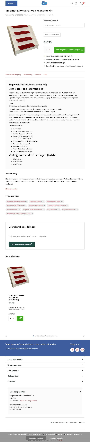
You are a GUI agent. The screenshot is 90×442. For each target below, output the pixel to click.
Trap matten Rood (55, 202)
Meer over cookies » (56, 438)
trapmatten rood (70, 210)
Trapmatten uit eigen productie (46, 336)
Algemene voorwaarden (59, 422)
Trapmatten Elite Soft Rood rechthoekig (16, 297)
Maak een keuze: (51, 21)
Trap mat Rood (37, 202)
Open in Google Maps (28, 401)
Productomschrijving (13, 75)
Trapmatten (53, 210)
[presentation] (7, 336)
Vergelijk (50, 15)
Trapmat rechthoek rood (58, 206)
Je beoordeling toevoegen (35, 15)
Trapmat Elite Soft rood (16, 206)
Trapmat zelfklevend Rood (34, 210)
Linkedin (77, 350)
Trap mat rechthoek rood (16, 202)
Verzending (28, 75)
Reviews (38, 75)
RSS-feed (73, 422)
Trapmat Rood (13, 210)
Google (82, 350)
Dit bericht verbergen (36, 438)
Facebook (72, 350)
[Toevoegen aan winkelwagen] (20, 318)
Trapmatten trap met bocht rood (19, 214)
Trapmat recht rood (37, 206)
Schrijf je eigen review (21, 244)
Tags (45, 75)
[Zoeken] (72, 3)
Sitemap (81, 422)
